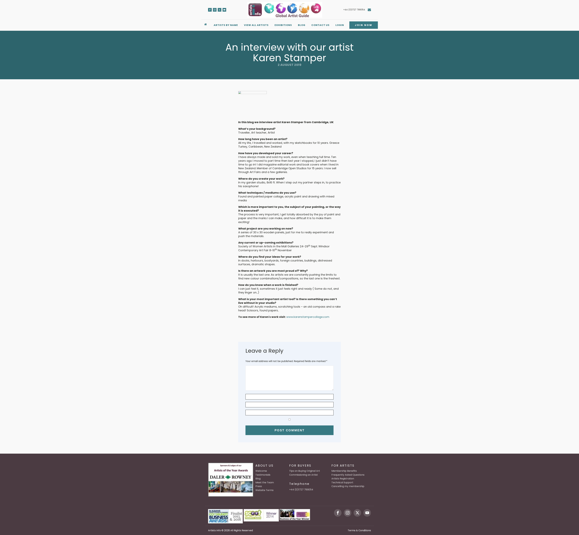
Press (258, 486)
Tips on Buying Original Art (304, 471)
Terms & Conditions (359, 530)
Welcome (261, 471)
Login (339, 25)
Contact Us (320, 25)
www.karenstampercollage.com (307, 317)
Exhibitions (283, 25)
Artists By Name (226, 25)
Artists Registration (342, 478)
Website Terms (264, 490)
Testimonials (262, 475)
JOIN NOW (363, 25)
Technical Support (342, 482)
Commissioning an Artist (303, 475)
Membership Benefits (344, 471)
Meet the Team (264, 482)
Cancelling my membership (347, 486)
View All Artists (256, 25)
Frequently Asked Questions (347, 475)
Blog (301, 25)
